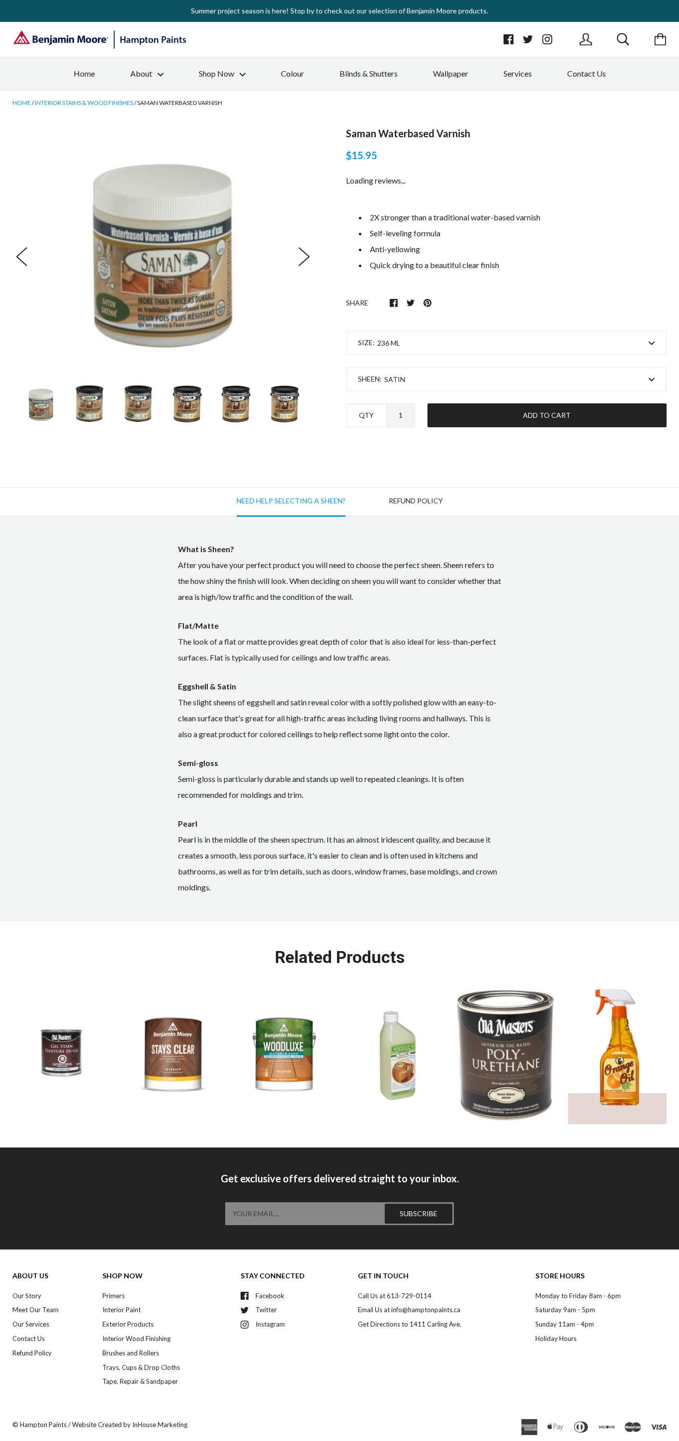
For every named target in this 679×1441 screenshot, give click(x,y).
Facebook (269, 1296)
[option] (163, 246)
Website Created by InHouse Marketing (129, 1425)
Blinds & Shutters (369, 73)
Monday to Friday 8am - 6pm (578, 1296)
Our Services (30, 1324)
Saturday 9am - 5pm (565, 1310)
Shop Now (217, 73)
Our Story (26, 1296)
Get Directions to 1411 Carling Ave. (409, 1324)
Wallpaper (450, 73)
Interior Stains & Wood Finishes (84, 102)
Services (518, 73)
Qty (366, 415)
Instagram (270, 1324)
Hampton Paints (43, 1425)
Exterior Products (128, 1324)
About (142, 73)
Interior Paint (121, 1310)
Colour (292, 73)
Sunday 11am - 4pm (564, 1324)
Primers (113, 1296)
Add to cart (547, 415)
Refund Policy (32, 1353)
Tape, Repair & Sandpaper (140, 1381)
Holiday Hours (556, 1339)
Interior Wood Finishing (136, 1339)
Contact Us (586, 73)
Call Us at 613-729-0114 (394, 1296)
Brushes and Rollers (130, 1353)
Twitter (266, 1310)
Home (84, 73)
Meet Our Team (35, 1310)
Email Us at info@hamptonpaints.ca (409, 1310)
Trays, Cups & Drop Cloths (141, 1367)
